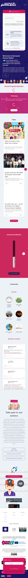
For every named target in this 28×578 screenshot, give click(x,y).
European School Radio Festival (14, 453)
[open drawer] (25, 4)
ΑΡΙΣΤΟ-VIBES (19, 332)
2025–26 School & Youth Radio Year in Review (12, 142)
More (5, 75)
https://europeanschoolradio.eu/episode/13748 (12, 352)
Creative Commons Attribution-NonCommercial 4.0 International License (14, 556)
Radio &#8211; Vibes (19, 305)
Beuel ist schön (9, 318)
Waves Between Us (9, 332)
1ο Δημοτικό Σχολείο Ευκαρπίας (9, 305)
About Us (5, 517)
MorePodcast (14, 110)
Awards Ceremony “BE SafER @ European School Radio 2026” (14, 174)
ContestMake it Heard (14, 449)
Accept (9, 576)
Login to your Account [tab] (15, 11)
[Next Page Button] (25, 169)
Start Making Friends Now (14, 476)
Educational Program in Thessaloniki (14, 458)
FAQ (5, 519)
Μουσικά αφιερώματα (19, 319)
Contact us (5, 521)
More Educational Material (13, 273)
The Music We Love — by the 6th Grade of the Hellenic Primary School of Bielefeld (14, 206)
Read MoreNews (14, 220)
